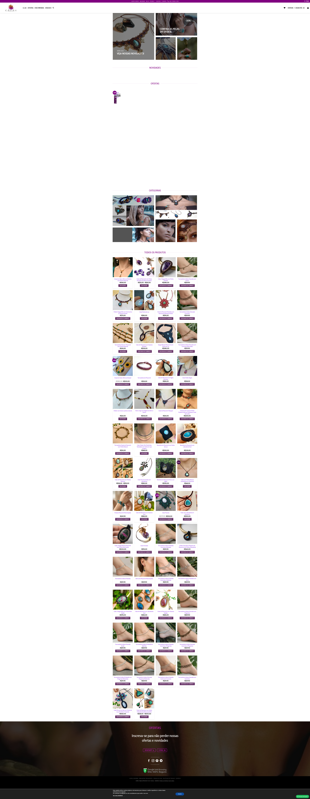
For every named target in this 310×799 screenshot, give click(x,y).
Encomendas (39, 8)
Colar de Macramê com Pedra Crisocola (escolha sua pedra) (144, 711)
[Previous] (113, 74)
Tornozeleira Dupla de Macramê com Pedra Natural (122, 445)
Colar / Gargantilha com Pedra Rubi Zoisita (123, 612)
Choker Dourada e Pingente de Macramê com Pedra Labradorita (187, 546)
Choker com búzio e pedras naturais (123, 410)
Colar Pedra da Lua (144, 312)
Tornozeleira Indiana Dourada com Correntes (187, 678)
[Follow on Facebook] (304, 1)
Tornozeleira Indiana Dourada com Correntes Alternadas (187, 345)
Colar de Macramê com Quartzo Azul (144, 513)
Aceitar (180, 794)
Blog (147, 1)
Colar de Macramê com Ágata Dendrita (165, 378)
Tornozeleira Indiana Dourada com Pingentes (187, 612)
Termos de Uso (157, 778)
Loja (24, 8)
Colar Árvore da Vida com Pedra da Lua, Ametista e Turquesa (123, 711)
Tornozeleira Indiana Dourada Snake (122, 645)
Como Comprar (133, 778)
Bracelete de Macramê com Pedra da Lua (166, 445)
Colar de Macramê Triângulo (165, 410)
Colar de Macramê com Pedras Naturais (123, 480)
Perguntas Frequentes (145, 778)
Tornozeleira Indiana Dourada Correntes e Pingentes (187, 645)
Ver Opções (144, 285)
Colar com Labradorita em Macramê (187, 513)
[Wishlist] (284, 8)
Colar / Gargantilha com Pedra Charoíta (165, 279)
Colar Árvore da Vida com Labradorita (144, 480)
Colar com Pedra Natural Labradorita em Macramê (187, 480)
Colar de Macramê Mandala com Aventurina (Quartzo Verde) (165, 312)
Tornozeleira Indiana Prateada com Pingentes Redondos (123, 678)
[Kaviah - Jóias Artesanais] (10, 7)
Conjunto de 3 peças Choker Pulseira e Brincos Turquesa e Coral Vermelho (187, 412)
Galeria (158, 1)
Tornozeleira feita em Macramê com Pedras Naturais (123, 345)
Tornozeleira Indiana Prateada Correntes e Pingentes (165, 645)
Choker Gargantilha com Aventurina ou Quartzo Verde (123, 312)
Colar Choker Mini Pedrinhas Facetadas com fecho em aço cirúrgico (144, 446)
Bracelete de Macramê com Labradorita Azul (187, 445)
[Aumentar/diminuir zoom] (16, 784)
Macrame (142, 1)
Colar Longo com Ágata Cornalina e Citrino (144, 411)
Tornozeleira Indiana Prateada (122, 578)
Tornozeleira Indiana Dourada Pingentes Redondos (144, 678)
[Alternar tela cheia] (11, 784)
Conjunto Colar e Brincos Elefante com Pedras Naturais (122, 279)
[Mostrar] (150, 223)
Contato (164, 1)
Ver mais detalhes (118, 795)
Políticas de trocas (169, 778)
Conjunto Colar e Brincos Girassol (122, 378)
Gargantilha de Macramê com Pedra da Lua (165, 345)
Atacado (48, 8)
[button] (53, 7)
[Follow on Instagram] (306, 1)
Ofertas (31, 8)
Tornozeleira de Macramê (144, 378)
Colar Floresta (165, 512)
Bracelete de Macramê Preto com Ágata (165, 480)
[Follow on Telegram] (161, 760)
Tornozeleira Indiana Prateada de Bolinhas (144, 645)
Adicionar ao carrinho (165, 285)
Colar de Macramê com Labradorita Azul (144, 612)
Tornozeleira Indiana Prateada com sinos (187, 579)
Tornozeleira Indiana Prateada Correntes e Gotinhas (165, 579)
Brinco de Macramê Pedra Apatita (144, 578)
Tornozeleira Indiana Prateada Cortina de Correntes (165, 678)
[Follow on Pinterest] (307, 1)
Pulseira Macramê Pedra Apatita (123, 512)
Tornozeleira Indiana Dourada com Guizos (187, 279)
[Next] (118, 74)
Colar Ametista (144, 545)
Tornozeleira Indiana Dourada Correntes (187, 312)
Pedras (152, 1)
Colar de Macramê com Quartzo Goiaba (166, 612)
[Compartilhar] (6, 784)
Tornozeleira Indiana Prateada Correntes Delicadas (165, 546)
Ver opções (123, 285)
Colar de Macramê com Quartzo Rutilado (144, 345)
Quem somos (135, 1)
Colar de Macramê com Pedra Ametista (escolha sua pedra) (144, 279)
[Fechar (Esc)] (1, 784)
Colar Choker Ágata (187, 378)
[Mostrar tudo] (173, 239)
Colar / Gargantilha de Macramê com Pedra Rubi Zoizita (123, 546)
